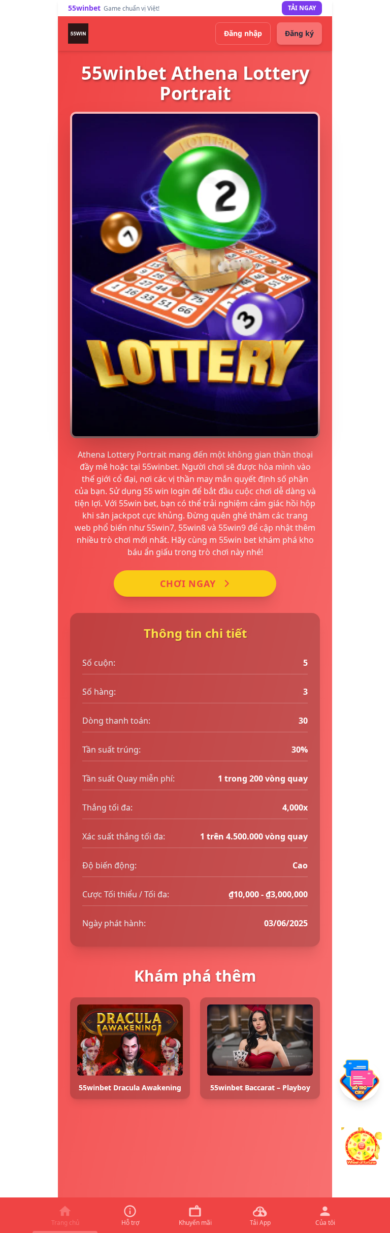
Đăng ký (299, 33)
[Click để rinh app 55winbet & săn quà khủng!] (361, 1147)
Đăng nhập (243, 33)
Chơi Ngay (188, 583)
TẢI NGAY (302, 8)
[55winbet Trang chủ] (78, 33)
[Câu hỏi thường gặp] (359, 1080)
